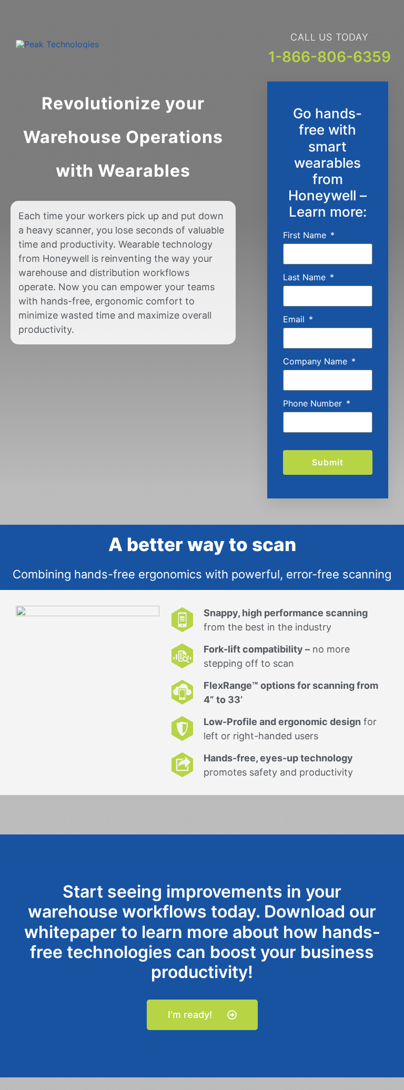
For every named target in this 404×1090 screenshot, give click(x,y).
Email (295, 319)
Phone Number (314, 403)
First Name (306, 235)
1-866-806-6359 (329, 57)
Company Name (316, 361)
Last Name (305, 277)
